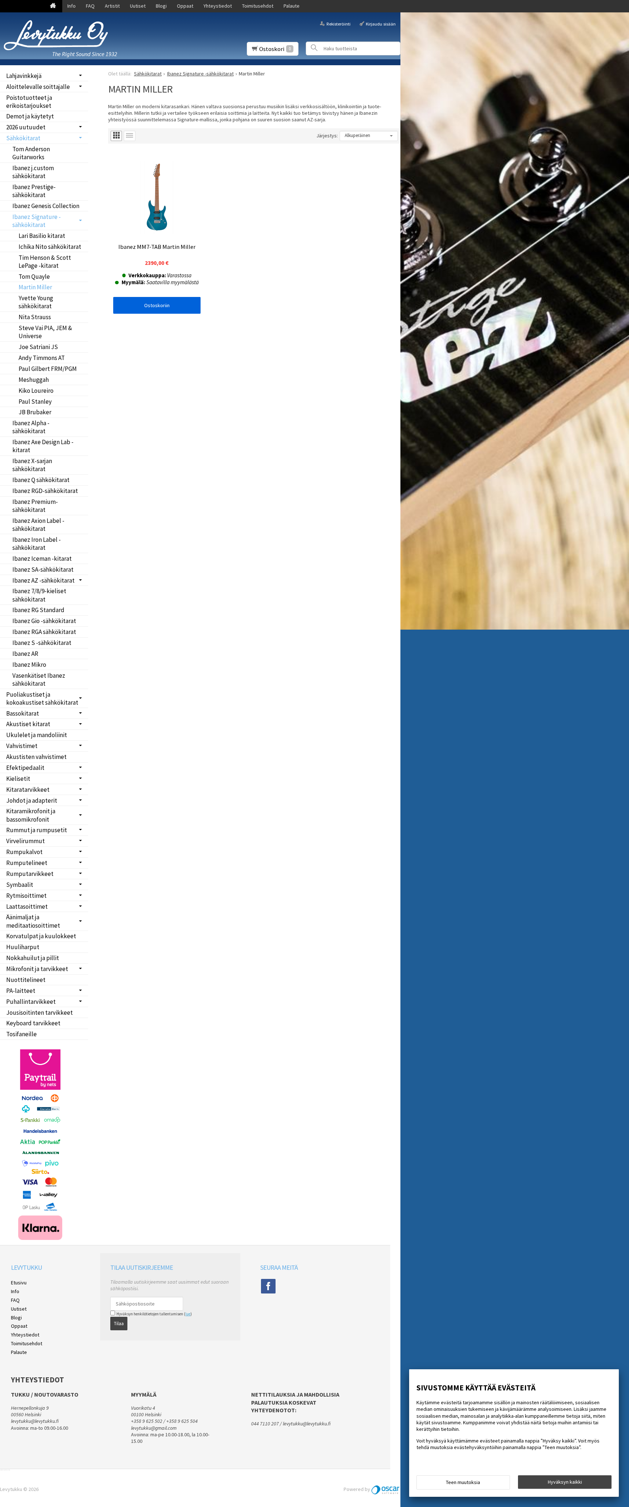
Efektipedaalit (25, 768)
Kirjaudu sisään (381, 23)
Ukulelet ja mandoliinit (36, 735)
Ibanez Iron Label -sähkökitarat (36, 544)
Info (71, 6)
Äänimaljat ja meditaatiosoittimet (33, 921)
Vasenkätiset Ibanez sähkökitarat (38, 680)
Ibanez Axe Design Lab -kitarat (43, 446)
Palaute (292, 6)
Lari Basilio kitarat (42, 236)
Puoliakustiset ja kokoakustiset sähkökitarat (42, 698)
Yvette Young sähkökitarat (36, 302)
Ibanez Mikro (29, 665)
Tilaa (119, 1323)
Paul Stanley (35, 402)
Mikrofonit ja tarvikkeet (37, 969)
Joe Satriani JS (38, 347)
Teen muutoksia (463, 1482)
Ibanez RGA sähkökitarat (44, 632)
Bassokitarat (22, 713)
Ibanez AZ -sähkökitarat (43, 580)
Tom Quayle (34, 277)
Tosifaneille (21, 1034)
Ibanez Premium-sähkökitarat (35, 506)
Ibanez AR (25, 654)
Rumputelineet (26, 863)
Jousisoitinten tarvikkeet (39, 1013)
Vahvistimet (21, 746)
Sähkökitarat (23, 138)
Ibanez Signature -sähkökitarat (36, 221)
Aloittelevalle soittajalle (38, 87)
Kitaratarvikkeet (28, 790)
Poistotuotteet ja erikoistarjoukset (29, 102)
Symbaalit (19, 885)
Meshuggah (34, 380)
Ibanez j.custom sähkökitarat (33, 172)
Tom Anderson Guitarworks (31, 153)
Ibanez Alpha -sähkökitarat (31, 427)
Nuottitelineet (26, 980)
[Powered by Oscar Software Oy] (385, 1489)
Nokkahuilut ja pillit (32, 958)
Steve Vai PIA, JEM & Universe (45, 332)
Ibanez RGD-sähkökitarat (45, 491)
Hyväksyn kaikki (565, 1482)
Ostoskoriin (157, 305)
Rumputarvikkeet (30, 874)
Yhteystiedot (217, 6)
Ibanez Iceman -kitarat (42, 559)
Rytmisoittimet (26, 896)
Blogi (161, 6)
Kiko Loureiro (36, 391)
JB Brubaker (35, 412)
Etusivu (19, 1282)
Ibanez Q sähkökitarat (41, 480)
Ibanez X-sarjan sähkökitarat (32, 465)
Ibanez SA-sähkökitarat (43, 569)
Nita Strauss (35, 317)
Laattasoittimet (27, 907)
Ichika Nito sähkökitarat (50, 247)
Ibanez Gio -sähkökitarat (44, 621)
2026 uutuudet (26, 127)
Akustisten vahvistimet (36, 757)
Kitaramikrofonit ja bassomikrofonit (30, 815)
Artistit (112, 6)
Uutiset (138, 6)
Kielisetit (18, 779)
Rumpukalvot (24, 852)
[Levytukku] (58, 35)
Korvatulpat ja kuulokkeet (41, 936)
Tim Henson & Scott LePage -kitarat (45, 262)
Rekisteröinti (338, 23)
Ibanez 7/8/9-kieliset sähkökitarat (39, 595)
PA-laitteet (20, 991)
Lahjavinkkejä (23, 76)
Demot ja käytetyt (30, 116)
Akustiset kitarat (28, 724)
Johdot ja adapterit (31, 800)
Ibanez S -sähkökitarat (41, 643)
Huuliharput (22, 947)
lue (187, 1313)
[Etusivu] (53, 6)
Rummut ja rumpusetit (36, 830)
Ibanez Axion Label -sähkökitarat (38, 525)
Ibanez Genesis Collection (45, 206)
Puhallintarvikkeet (31, 1002)
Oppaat (185, 6)
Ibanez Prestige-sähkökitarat (34, 191)
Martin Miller (35, 287)
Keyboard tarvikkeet (33, 1023)
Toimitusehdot (257, 6)
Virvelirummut (25, 841)
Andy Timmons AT (42, 358)
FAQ (90, 6)
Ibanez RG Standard (38, 610)
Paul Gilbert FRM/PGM (48, 369)
